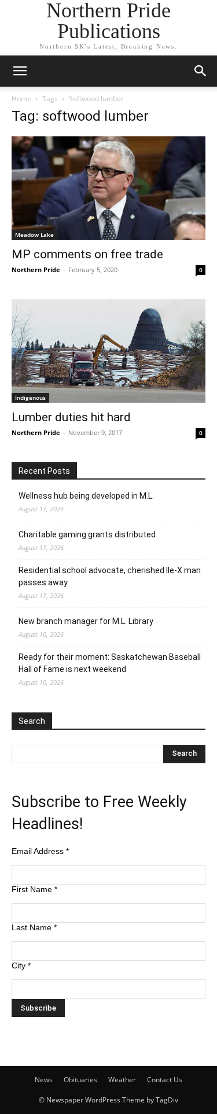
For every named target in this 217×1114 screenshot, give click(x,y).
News (44, 1080)
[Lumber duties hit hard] (108, 351)
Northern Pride (36, 269)
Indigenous (30, 397)
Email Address (40, 851)
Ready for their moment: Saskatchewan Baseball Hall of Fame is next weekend (110, 663)
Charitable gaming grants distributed (87, 534)
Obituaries (80, 1080)
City (21, 965)
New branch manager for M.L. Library (86, 621)
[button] (19, 71)
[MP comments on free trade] (108, 188)
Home (21, 98)
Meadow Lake (34, 235)
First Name (34, 889)
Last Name (34, 927)
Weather (122, 1080)
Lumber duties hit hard (71, 417)
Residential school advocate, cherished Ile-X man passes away (110, 576)
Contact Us (164, 1080)
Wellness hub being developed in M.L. (86, 495)
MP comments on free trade (87, 254)
